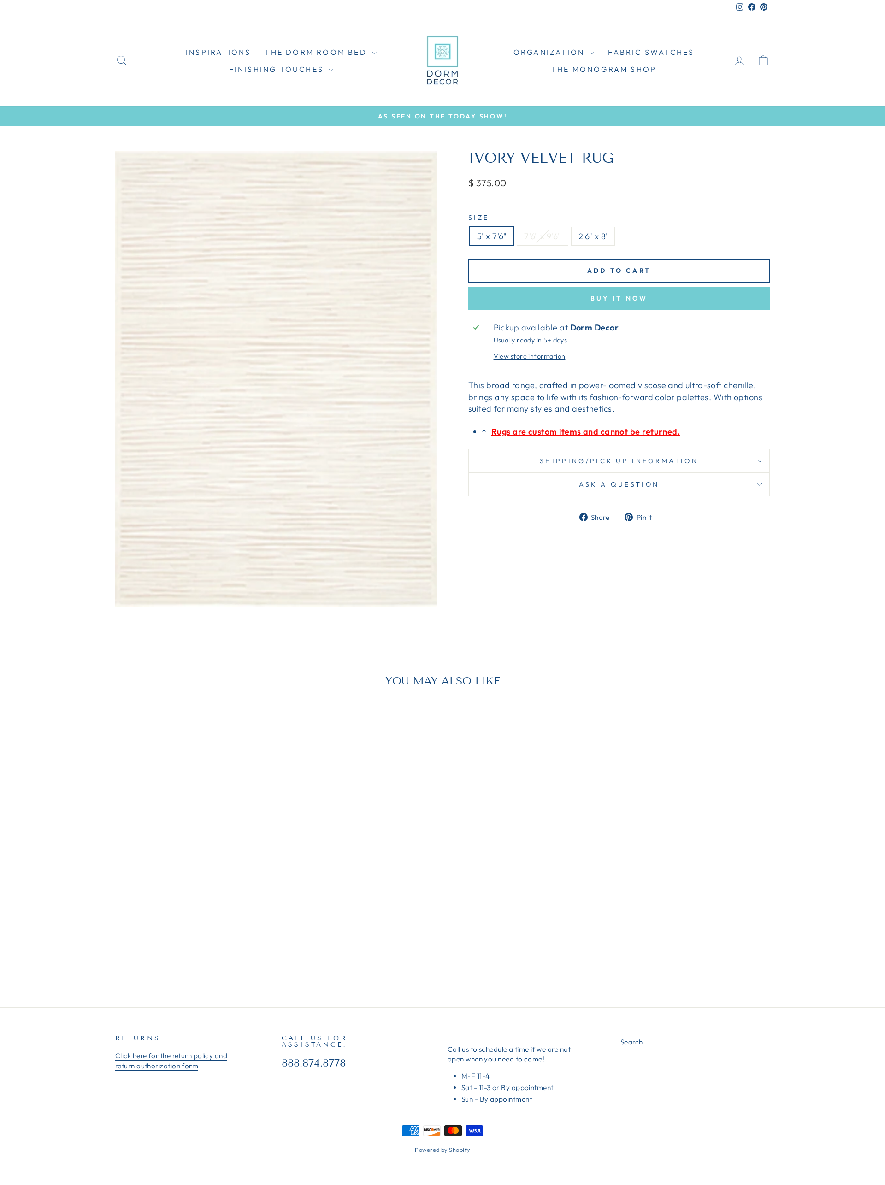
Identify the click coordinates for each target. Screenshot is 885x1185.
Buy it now (619, 298)
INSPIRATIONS (218, 52)
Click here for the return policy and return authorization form (171, 1060)
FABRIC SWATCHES (651, 52)
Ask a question (619, 484)
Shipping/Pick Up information (619, 461)
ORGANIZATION (550, 52)
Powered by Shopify (442, 1149)
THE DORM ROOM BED (317, 52)
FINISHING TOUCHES (278, 69)
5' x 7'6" (492, 236)
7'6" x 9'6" (542, 236)
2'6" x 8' (593, 236)
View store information (530, 356)
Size (478, 217)
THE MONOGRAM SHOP (603, 69)
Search (631, 1042)
